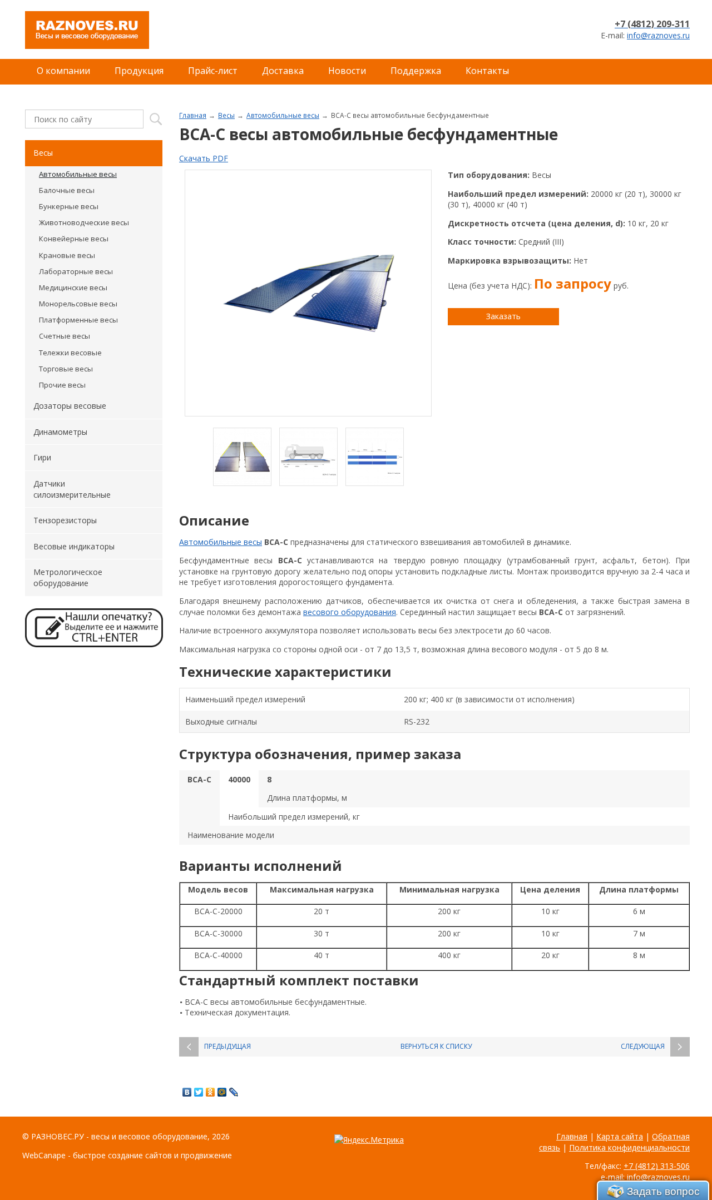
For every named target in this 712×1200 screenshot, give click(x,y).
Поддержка (415, 71)
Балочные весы (67, 190)
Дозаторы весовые (69, 405)
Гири (42, 457)
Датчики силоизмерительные (72, 489)
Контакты (487, 71)
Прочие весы (62, 385)
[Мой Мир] (222, 1092)
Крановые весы (67, 255)
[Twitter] (199, 1092)
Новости (347, 71)
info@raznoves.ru (658, 35)
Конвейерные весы (73, 239)
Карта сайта (619, 1136)
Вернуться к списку (436, 1046)
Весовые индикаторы (74, 546)
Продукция (139, 71)
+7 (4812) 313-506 (657, 1166)
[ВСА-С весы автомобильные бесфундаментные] (308, 293)
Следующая (643, 1046)
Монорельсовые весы (78, 304)
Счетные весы (64, 336)
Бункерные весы (68, 206)
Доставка (283, 71)
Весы (226, 115)
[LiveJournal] (234, 1092)
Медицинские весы (73, 287)
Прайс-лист (213, 71)
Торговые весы (66, 369)
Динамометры (60, 432)
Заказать (503, 316)
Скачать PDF (203, 158)
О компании (63, 71)
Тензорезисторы (65, 520)
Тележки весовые (70, 353)
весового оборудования (349, 612)
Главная (192, 115)
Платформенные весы (78, 320)
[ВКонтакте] (187, 1092)
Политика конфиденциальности (629, 1147)
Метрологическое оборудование (67, 577)
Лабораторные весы (76, 271)
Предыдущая (227, 1046)
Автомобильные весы (282, 115)
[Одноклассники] (210, 1092)
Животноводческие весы (84, 222)
